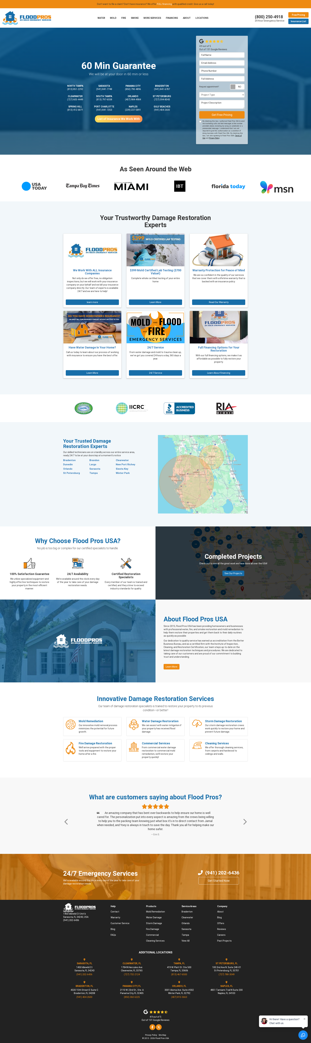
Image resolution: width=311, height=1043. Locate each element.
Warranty (115, 913)
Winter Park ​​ (123, 473)
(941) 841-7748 (104, 89)
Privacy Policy (214, 138)
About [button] (187, 18)
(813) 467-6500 (179, 970)
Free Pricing (298, 15)
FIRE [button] (123, 18)
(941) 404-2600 (162, 110)
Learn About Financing (218, 373)
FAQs (113, 931)
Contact (115, 907)
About (220, 907)
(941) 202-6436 (222, 869)
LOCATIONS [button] (202, 18)
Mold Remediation (155, 907)
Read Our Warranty (219, 302)
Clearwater (122, 460)
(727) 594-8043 (162, 99)
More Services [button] (152, 18)
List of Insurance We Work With (119, 119)
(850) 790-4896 (133, 89)
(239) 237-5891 (133, 110)
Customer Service (120, 919)
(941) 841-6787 (162, 89)
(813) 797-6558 (104, 99)
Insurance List (298, 21)
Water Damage (154, 913)
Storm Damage (154, 919)
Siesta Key (122, 468)
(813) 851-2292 (75, 89)
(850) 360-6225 (132, 993)
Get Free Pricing (222, 114)
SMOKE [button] (135, 18)
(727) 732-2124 (132, 970)
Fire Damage (152, 925)
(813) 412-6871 (75, 110)
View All (186, 936)
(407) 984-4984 (133, 99)
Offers (220, 919)
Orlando (67, 468)
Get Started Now (219, 876)
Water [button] (101, 18)
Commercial (152, 931)
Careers (221, 931)
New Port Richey (125, 464)
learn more (92, 302)
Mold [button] (113, 18)
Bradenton (69, 460)
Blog (113, 925)
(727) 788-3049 (227, 970)
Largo (92, 464)
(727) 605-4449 (75, 99)
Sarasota (94, 468)
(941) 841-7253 (104, 110)
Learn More (155, 302)
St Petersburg (71, 473)
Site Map (162, 1031)
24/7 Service (155, 373)
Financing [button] (172, 18)
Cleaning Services (155, 936)
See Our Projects (233, 573)
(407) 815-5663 (179, 993)
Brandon (94, 460)
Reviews (221, 925)
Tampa (93, 473)
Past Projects (224, 936)
